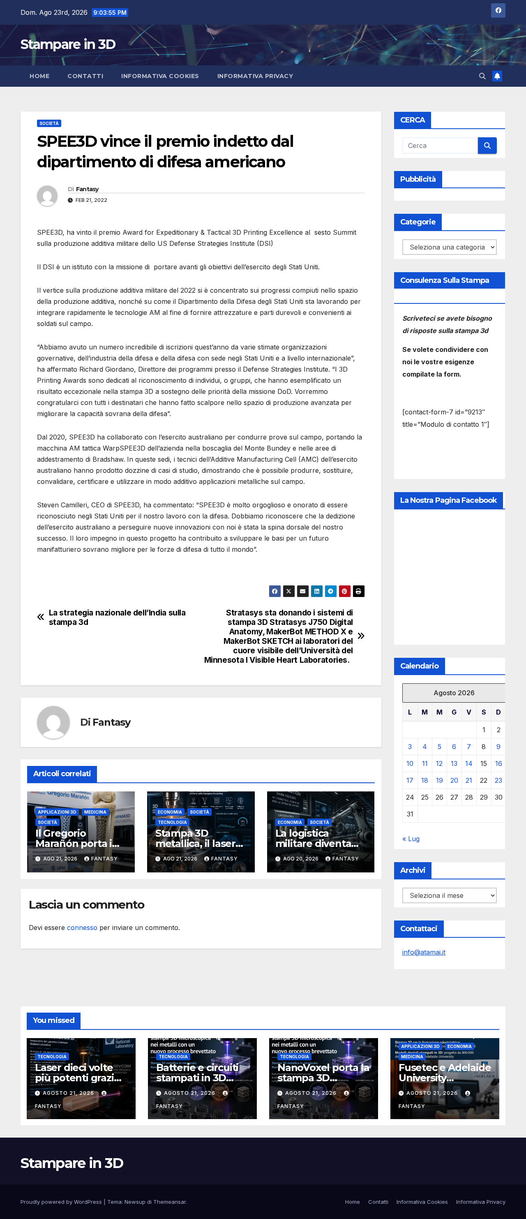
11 (425, 763)
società (49, 123)
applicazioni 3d (57, 812)
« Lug (411, 839)
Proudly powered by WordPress (62, 1201)
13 (454, 763)
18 (424, 780)
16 (498, 763)
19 (439, 780)
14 (469, 763)
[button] (482, 76)
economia (170, 812)
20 (454, 780)
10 (409, 763)
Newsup (135, 1201)
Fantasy (87, 189)
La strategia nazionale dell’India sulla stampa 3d (117, 617)
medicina (95, 812)
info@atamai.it (423, 952)
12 (439, 763)
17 (409, 780)
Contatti (85, 76)
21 (469, 780)
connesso (82, 927)
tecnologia (172, 822)
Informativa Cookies (160, 76)
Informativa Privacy (255, 76)
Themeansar (169, 1201)
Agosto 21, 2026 (69, 1093)
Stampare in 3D (68, 44)
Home (39, 76)
